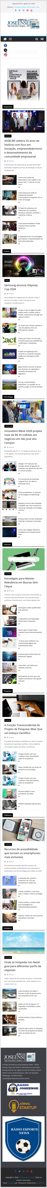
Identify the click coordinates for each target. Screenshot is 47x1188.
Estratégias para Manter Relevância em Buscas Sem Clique (21, 582)
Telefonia (8, 844)
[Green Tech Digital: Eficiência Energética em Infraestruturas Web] (9, 533)
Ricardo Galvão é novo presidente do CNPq (26, 792)
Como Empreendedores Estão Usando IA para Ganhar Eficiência (29, 225)
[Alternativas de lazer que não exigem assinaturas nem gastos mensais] (9, 680)
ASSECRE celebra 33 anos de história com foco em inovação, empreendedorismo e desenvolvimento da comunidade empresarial (23, 148)
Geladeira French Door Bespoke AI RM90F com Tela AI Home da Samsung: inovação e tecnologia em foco (30, 506)
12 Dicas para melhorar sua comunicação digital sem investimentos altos (28, 643)
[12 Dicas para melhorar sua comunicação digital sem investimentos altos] (9, 644)
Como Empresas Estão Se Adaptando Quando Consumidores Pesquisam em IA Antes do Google (30, 196)
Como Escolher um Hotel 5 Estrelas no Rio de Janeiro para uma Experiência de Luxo (29, 993)
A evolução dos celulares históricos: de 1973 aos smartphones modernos (27, 880)
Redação (11, 161)
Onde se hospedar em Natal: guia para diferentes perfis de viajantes (22, 966)
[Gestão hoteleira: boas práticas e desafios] (9, 1019)
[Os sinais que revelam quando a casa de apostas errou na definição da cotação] (9, 329)
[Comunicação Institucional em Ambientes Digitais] (9, 656)
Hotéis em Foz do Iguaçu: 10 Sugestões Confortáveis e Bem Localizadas (29, 1006)
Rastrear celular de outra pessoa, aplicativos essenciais (30, 917)
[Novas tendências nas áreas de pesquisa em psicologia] (9, 769)
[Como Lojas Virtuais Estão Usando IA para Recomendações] (9, 632)
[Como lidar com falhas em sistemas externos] (9, 668)
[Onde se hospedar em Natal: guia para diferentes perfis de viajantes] (23, 943)
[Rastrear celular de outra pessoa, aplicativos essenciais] (9, 918)
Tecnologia (8, 426)
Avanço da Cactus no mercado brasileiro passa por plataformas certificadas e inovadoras (30, 340)
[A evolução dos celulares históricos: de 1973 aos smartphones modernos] (9, 881)
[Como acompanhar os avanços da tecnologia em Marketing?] (9, 494)
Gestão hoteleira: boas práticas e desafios (30, 1018)
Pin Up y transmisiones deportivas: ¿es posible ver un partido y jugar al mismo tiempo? (30, 384)
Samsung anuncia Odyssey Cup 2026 (21, 287)
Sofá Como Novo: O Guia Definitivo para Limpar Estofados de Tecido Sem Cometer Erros (26, 7)
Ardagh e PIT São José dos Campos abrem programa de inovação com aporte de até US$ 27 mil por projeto (30, 467)
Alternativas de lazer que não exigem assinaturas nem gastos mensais (30, 678)
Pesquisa (7, 720)
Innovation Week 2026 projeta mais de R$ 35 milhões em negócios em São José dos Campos (23, 437)
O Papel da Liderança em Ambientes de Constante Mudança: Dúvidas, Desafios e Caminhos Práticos (29, 211)
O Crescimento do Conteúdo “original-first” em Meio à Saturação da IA (28, 481)
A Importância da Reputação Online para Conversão (28, 620)
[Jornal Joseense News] (5, 39)
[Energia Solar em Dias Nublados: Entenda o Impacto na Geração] (9, 521)
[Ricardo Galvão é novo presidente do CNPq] (9, 794)
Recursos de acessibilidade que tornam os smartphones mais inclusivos (22, 853)
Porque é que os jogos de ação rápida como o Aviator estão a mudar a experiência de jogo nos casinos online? (30, 313)
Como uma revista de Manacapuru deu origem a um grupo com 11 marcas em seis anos (29, 180)
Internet (8, 574)
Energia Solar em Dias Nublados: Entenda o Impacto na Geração (30, 520)
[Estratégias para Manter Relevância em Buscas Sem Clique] (23, 559)
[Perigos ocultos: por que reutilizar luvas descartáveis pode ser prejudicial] (9, 757)
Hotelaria (8, 957)
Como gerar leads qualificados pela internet (29, 609)
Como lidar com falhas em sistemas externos (27, 666)
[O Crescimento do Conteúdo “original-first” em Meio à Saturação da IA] (9, 482)
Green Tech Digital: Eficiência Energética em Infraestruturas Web (29, 532)
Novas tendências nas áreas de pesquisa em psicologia (29, 768)
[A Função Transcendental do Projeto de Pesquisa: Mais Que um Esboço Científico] (23, 706)
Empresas (8, 136)
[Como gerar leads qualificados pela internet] (9, 610)
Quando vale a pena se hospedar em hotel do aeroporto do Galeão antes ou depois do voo (30, 1030)
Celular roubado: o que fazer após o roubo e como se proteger (30, 892)
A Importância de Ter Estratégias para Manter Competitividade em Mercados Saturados (30, 238)
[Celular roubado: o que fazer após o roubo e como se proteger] (9, 894)
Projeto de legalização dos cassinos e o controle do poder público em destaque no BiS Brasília (29, 354)
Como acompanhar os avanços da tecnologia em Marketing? (29, 493)
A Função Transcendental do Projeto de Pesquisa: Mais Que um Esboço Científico (23, 729)
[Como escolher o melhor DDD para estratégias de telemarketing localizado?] (9, 906)
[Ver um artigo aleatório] (42, 39)
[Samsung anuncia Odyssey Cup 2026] (23, 266)
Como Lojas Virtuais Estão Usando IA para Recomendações (30, 631)
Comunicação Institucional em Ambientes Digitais (29, 655)
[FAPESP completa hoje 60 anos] (9, 805)
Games (7, 280)
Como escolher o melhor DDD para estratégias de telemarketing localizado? (29, 904)
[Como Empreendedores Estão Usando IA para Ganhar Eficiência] (9, 227)
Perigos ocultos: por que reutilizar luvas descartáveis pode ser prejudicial (28, 756)
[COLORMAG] (19, 1053)
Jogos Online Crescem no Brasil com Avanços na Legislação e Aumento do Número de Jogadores (29, 370)
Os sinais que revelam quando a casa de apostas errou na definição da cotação (30, 327)
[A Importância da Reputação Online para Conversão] (9, 621)
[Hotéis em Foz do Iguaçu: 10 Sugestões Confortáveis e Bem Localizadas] (9, 1007)
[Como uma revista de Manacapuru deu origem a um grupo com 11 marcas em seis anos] (9, 182)
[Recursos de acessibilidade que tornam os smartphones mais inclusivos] (23, 830)
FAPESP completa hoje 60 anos (29, 804)
